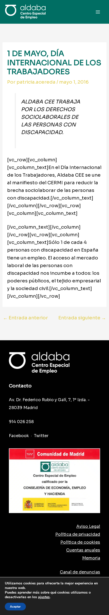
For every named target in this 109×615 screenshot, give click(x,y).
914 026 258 (21, 421)
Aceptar (15, 607)
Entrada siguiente (82, 318)
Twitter (41, 435)
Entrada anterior (25, 318)
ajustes (44, 597)
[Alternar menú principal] (98, 12)
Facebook (19, 435)
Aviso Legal (88, 526)
